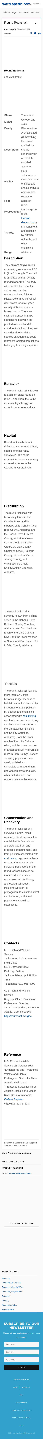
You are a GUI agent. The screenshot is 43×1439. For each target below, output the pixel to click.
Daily (21, 1425)
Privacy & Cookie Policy (21, 1410)
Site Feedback (21, 1402)
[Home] (16, 3)
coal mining (29, 715)
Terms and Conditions (21, 1418)
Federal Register (13, 1099)
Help (21, 1395)
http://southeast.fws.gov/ (18, 1016)
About (20, 1173)
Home (15, 1387)
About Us (26, 1387)
